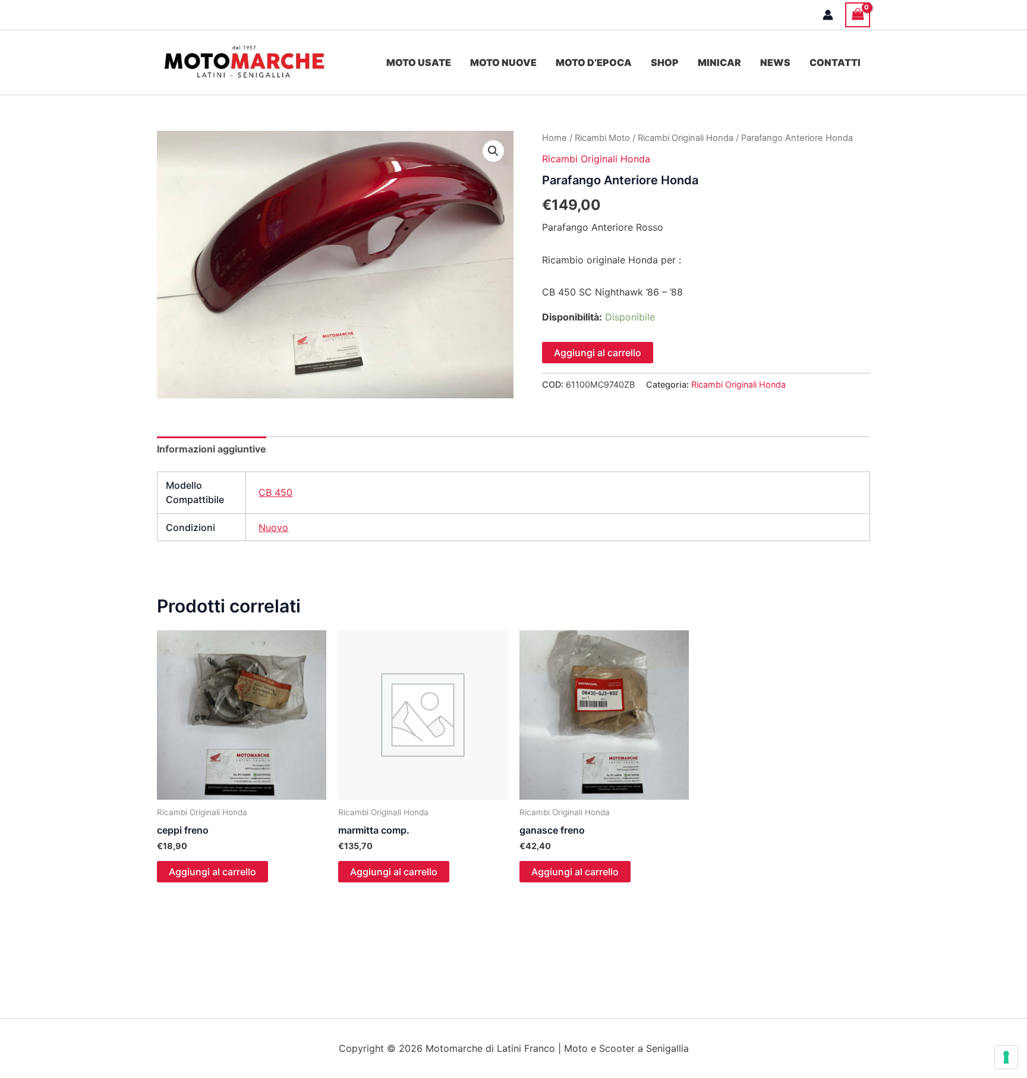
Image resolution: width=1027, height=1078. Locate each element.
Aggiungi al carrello (597, 353)
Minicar (719, 62)
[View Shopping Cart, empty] (857, 14)
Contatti (835, 62)
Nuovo (273, 527)
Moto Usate (418, 62)
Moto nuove (503, 62)
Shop (665, 62)
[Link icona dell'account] (828, 15)
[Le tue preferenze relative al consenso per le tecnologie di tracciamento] (1006, 1057)
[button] (493, 151)
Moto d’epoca (594, 62)
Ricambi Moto (602, 138)
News (775, 62)
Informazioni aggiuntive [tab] (211, 449)
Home (554, 138)
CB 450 (275, 492)
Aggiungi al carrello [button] (212, 872)
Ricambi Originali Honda (685, 138)
